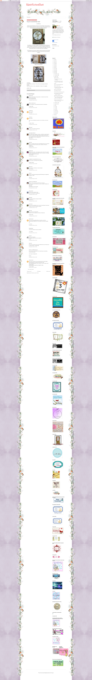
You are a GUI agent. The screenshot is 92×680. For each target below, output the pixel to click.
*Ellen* (30, 127)
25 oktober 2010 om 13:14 (33, 232)
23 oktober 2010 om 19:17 (33, 147)
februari (55, 111)
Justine (30, 110)
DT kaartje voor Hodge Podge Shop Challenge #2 (58, 87)
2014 (54, 67)
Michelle (30, 95)
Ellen (30, 210)
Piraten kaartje (56, 77)
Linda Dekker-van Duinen (55, 39)
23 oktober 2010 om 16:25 (33, 107)
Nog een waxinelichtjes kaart (58, 84)
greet (30, 142)
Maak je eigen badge (54, 42)
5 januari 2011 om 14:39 (32, 267)
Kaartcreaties (35, 5)
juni (55, 106)
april (55, 109)
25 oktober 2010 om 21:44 (33, 240)
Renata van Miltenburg (32, 249)
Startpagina (28, 17)
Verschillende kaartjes (57, 90)
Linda (59, 25)
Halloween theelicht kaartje (58, 95)
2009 (54, 114)
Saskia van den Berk (32, 181)
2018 (54, 62)
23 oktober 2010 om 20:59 (33, 163)
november (56, 75)
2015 (54, 66)
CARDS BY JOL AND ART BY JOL (34, 159)
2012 (54, 70)
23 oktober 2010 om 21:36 (33, 170)
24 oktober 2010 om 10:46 (33, 194)
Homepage (39, 271)
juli (54, 105)
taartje (55, 83)
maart (55, 110)
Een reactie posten (31, 269)
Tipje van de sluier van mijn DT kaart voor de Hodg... (58, 100)
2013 (54, 68)
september (56, 102)
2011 (54, 71)
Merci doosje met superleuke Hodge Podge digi (58, 94)
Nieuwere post (29, 271)
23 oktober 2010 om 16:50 (33, 124)
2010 (54, 72)
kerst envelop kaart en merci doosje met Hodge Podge (58, 81)
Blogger (52, 672)
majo (30, 243)
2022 (54, 59)
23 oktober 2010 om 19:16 (33, 139)
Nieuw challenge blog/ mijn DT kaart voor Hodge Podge (58, 97)
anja (29, 235)
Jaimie (30, 117)
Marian (30, 166)
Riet (29, 173)
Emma (30, 197)
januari (55, 113)
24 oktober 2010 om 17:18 (33, 207)
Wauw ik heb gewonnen (57, 89)
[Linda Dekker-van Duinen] (53, 41)
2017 (54, 63)
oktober (55, 76)
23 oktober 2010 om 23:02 (33, 178)
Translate (59, 22)
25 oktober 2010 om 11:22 (33, 225)
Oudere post (48, 271)
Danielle (30, 150)
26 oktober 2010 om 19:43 (33, 246)
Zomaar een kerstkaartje (58, 98)
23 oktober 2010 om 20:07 (33, 156)
